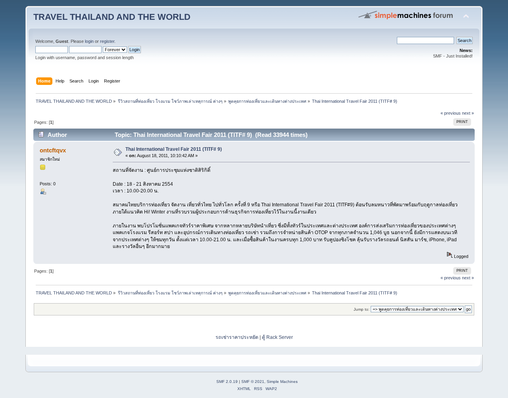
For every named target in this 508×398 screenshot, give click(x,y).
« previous (451, 113)
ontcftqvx (53, 150)
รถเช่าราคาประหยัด (238, 337)
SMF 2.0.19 (227, 381)
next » (468, 113)
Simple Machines (282, 381)
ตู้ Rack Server (277, 337)
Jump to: (361, 309)
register (107, 41)
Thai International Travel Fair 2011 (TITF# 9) (173, 149)
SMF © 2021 (252, 381)
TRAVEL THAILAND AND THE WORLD (111, 17)
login (89, 41)
